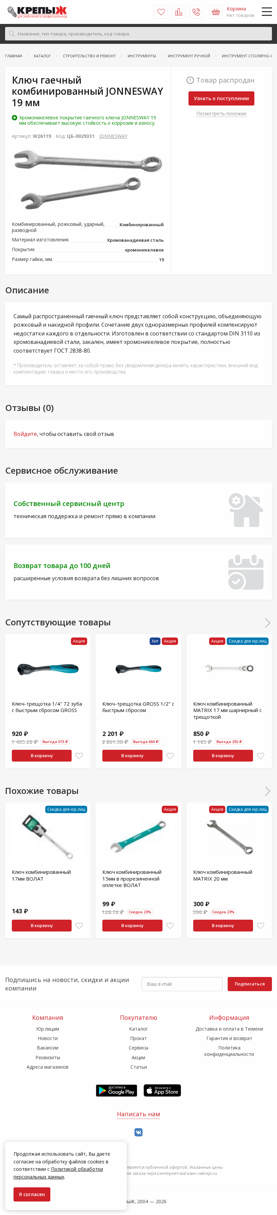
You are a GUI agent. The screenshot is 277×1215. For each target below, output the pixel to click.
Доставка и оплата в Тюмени (229, 1029)
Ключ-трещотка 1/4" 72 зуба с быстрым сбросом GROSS (47, 707)
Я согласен (32, 1194)
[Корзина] (216, 12)
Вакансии (47, 1047)
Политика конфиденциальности (229, 1050)
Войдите (25, 434)
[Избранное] (161, 12)
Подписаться (250, 984)
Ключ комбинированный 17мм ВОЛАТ (41, 875)
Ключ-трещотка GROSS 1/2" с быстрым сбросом (138, 707)
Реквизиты (47, 1057)
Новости (48, 1038)
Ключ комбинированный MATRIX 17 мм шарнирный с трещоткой (227, 710)
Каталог (138, 1029)
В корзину (42, 755)
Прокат (138, 1038)
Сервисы (138, 1047)
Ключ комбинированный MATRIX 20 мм (222, 875)
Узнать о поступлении (221, 98)
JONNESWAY (113, 136)
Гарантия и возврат (229, 1038)
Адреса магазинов (48, 1067)
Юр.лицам (47, 1029)
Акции (138, 1057)
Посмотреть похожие (221, 113)
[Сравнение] (178, 12)
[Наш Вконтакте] (138, 1132)
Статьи (138, 1067)
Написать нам (138, 1114)
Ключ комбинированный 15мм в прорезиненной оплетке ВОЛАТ (131, 878)
